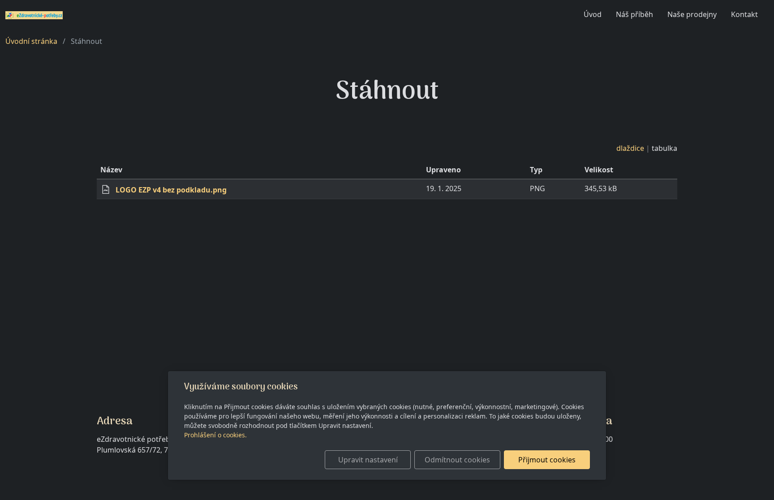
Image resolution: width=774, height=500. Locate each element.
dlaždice (630, 148)
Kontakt (744, 14)
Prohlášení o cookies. (215, 435)
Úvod (593, 14)
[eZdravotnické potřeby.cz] (34, 14)
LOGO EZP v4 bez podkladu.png (171, 190)
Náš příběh (634, 14)
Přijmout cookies (547, 460)
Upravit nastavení (368, 460)
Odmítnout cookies (457, 460)
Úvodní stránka (31, 41)
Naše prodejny (692, 14)
